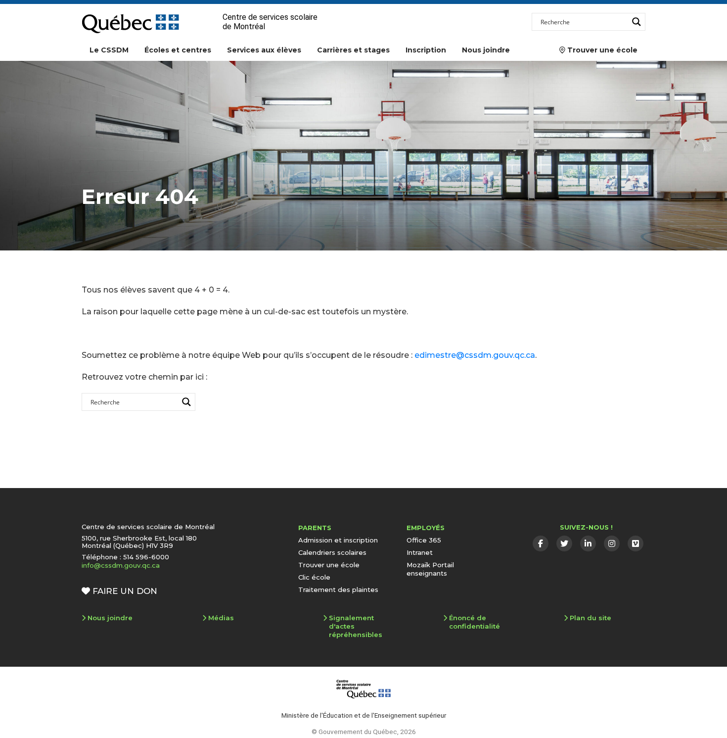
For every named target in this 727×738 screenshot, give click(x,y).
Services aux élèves (264, 50)
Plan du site (590, 618)
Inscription (426, 50)
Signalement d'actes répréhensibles (355, 626)
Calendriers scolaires (332, 552)
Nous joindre (486, 50)
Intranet (420, 552)
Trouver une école (598, 50)
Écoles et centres (177, 50)
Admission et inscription (338, 540)
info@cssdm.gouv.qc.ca (121, 565)
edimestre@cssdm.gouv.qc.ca (474, 355)
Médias (221, 618)
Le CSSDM (109, 50)
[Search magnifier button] (636, 21)
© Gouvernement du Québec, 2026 (364, 732)
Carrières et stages (353, 50)
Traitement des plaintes (338, 589)
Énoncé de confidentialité (474, 622)
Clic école (314, 577)
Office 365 (424, 540)
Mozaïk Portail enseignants (430, 569)
